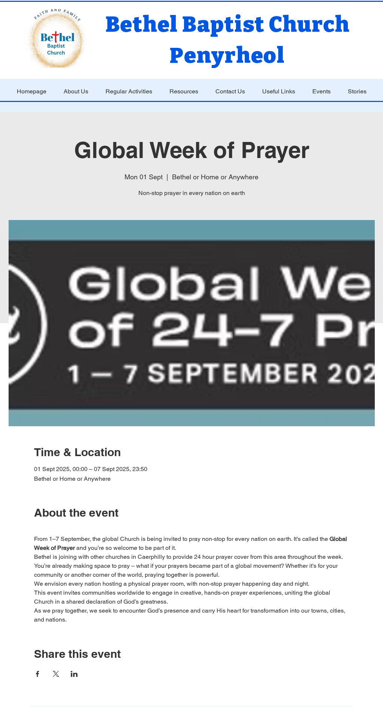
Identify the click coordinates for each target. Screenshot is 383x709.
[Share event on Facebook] (37, 674)
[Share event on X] (55, 674)
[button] (76, 91)
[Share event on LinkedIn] (74, 674)
